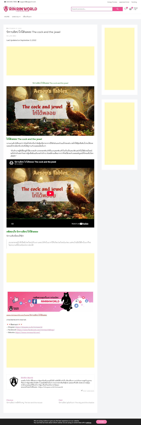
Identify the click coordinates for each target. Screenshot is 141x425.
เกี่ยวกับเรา (27, 17)
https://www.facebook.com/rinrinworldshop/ (36, 330)
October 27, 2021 (15, 28)
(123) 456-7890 (11, 2)
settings (88, 423)
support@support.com (28, 2)
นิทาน (8, 36)
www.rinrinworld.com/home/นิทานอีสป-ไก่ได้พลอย (27, 315)
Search (117, 9)
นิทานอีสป (13, 36)
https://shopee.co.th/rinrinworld (28, 327)
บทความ (15, 17)
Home (7, 17)
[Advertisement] (50, 60)
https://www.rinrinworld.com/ (27, 332)
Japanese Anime (124, 2)
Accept (101, 422)
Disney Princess (112, 2)
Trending (134, 2)
